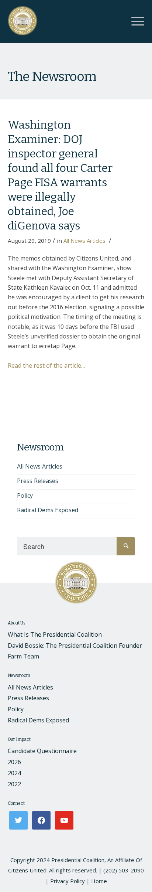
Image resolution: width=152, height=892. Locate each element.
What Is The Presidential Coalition (55, 634)
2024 (14, 773)
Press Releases (37, 481)
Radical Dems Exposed (47, 510)
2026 (14, 762)
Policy (25, 495)
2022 (14, 784)
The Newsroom (52, 76)
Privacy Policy (67, 881)
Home (99, 881)
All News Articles (84, 240)
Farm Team (23, 656)
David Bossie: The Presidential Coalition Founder (75, 645)
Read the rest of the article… (46, 365)
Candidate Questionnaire (42, 751)
